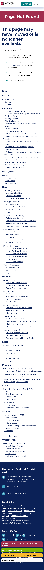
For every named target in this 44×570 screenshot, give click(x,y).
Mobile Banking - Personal (17, 251)
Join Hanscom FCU (13, 418)
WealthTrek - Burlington (16, 165)
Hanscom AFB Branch (15, 111)
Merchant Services (13, 243)
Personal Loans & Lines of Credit (19, 308)
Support (5, 516)
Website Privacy (8, 518)
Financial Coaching (13, 348)
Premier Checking (13, 196)
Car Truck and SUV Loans (16, 283)
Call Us (8, 102)
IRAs (8, 212)
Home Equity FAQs (14, 299)
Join (3, 511)
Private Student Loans (15, 310)
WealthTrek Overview (15, 446)
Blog (4, 91)
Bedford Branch (12, 116)
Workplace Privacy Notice (16, 456)
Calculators (10, 361)
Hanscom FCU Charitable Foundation (17, 523)
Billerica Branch (12, 121)
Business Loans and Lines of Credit (20, 338)
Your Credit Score (13, 359)
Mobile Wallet (11, 259)
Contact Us (8, 99)
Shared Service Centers (15, 162)
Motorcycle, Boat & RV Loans (17, 285)
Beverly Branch (12, 119)
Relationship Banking (14, 218)
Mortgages (10, 294)
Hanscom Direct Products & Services (21, 221)
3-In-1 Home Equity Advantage (18, 297)
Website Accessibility (19, 516)
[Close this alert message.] (36, 550)
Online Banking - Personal (17, 248)
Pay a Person (11, 273)
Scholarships (12, 423)
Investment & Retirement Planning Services (24, 371)
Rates (5, 175)
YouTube (22, 539)
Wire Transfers (12, 270)
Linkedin (9, 539)
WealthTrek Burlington (15, 451)
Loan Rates (10, 181)
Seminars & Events (13, 356)
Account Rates (11, 178)
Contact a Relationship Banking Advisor (22, 226)
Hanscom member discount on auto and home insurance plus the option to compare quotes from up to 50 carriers (22, 379)
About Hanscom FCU (14, 420)
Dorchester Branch (13, 131)
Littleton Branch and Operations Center (23, 114)
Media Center (11, 436)
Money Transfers (13, 268)
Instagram (30, 535)
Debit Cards (11, 399)
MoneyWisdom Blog (14, 351)
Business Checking (13, 235)
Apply (4, 506)
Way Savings (13, 204)
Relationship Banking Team (17, 223)
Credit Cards (11, 397)
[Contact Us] (37, 4)
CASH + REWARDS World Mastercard (21, 322)
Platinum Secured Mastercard (18, 327)
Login (25, 4)
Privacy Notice (21, 513)
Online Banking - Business (16, 254)
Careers (6, 95)
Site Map (32, 513)
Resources (10, 353)
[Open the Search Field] (34, 3)
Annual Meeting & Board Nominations (21, 426)
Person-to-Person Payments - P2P (20, 408)
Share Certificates (13, 210)
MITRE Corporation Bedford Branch (21, 134)
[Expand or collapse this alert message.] (41, 543)
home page (16, 65)
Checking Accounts (14, 394)
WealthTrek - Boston (14, 167)
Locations (7, 108)
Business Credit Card (14, 335)
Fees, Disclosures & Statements (14, 508)
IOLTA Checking (12, 237)
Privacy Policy (11, 454)
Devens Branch (12, 129)
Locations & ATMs (15, 511)
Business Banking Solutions (17, 232)
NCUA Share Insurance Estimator (15, 521)
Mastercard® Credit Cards (16, 319)
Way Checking (14, 193)
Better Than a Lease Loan (16, 288)
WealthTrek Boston (14, 449)
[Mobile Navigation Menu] (41, 3)
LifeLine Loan (11, 313)
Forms (32, 508)
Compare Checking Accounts (18, 198)
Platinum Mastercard (14, 324)
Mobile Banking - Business (16, 256)
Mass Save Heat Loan (15, 302)
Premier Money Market (15, 207)
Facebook (10, 535)
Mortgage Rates (12, 183)
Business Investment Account (18, 240)
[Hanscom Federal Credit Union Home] (8, 3)
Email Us (9, 104)
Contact (21, 506)
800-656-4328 (12, 486)
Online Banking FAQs (14, 262)
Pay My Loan (8, 171)
